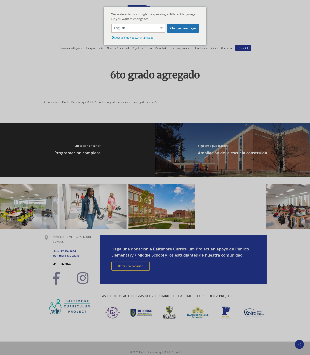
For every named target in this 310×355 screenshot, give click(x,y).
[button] (130, 266)
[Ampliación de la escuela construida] (232, 150)
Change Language (183, 28)
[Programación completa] (77, 150)
